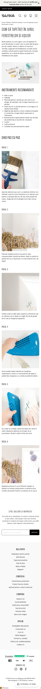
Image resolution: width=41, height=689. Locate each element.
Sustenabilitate (20, 602)
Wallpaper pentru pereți (20, 554)
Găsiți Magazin (20, 635)
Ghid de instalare (17, 22)
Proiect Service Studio (20, 584)
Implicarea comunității (20, 605)
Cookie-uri (20, 645)
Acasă (3, 22)
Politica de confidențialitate (21, 641)
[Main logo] (9, 15)
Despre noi (20, 599)
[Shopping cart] (30, 15)
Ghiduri (9, 22)
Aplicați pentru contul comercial (20, 587)
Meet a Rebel (20, 566)
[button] (25, 15)
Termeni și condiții (20, 638)
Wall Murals (20, 557)
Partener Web (21, 611)
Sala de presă (20, 608)
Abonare (34, 532)
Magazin (20, 569)
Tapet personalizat (20, 560)
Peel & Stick (20, 563)
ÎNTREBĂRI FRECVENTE (20, 626)
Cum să (20, 632)
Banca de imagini (20, 614)
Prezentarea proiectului (20, 581)
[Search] (20, 15)
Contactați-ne (20, 629)
